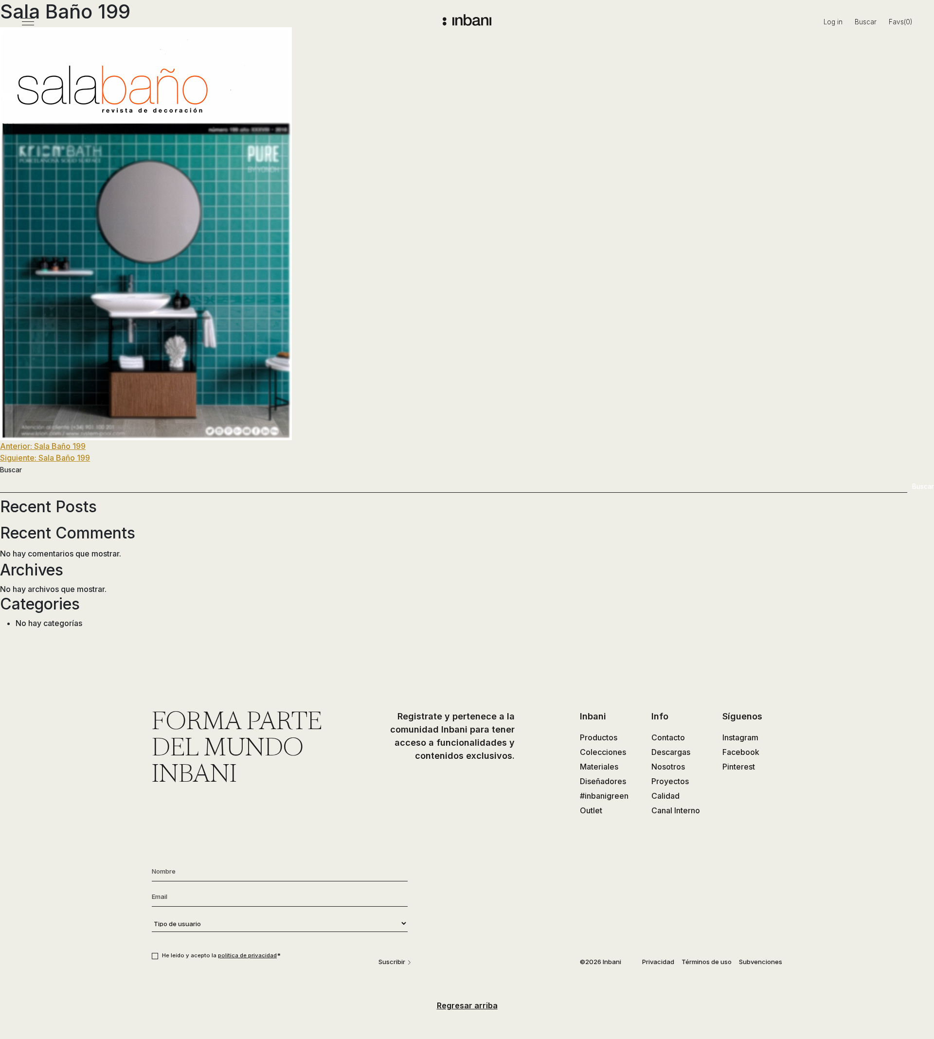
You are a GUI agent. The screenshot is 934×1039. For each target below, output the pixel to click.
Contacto (668, 737)
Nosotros (668, 766)
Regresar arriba (467, 1005)
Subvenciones (760, 962)
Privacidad (658, 962)
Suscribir (391, 962)
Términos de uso (707, 962)
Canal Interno (675, 810)
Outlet (591, 810)
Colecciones (603, 752)
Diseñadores (603, 781)
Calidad (665, 796)
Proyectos (670, 781)
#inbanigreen (604, 796)
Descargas (670, 752)
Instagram (740, 737)
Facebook (740, 752)
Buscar (866, 22)
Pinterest (738, 766)
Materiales (599, 766)
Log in (833, 22)
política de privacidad (247, 955)
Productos (598, 737)
